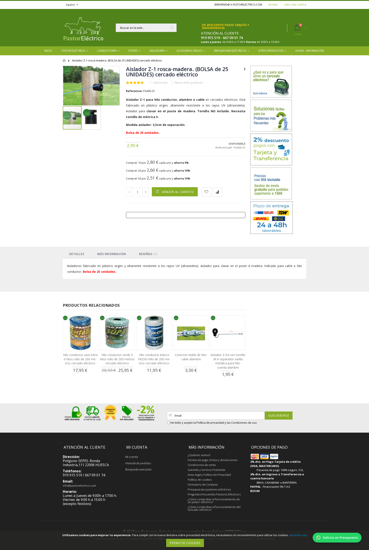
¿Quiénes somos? (199, 455)
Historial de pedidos (138, 463)
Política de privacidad (210, 423)
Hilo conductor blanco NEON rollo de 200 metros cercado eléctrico (154, 359)
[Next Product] (244, 69)
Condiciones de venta (202, 465)
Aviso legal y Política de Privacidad (209, 475)
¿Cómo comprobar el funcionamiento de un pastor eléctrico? (214, 500)
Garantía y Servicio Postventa (206, 470)
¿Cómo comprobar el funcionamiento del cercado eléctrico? (214, 508)
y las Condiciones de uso (241, 423)
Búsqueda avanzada (138, 469)
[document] (185, 540)
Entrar (273, 4)
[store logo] (83, 27)
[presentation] (77, 254)
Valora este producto (188, 82)
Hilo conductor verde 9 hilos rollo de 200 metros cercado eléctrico (117, 359)
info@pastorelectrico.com (79, 485)
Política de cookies (200, 479)
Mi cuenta (131, 457)
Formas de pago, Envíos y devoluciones (212, 460)
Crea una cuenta (295, 4)
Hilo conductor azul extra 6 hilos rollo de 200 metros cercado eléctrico (80, 359)
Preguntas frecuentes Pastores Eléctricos (214, 494)
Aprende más (298, 535)
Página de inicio (64, 62)
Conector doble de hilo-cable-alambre (191, 357)
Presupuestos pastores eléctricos (209, 489)
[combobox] (146, 27)
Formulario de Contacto (203, 484)
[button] (111, 74)
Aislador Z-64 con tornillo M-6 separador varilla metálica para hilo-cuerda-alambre (228, 361)
